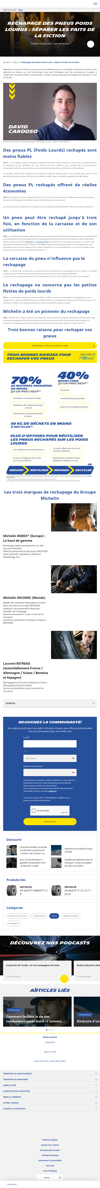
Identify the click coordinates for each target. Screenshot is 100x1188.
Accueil (6, 62)
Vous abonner (50, 821)
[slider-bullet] (35, 988)
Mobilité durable (70, 916)
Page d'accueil (9, 10)
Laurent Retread (42, 242)
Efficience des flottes (18, 916)
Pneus (15, 62)
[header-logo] (12, 4)
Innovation (13, 923)
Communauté (39, 916)
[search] (89, 4)
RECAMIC (29, 242)
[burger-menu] (95, 4)
